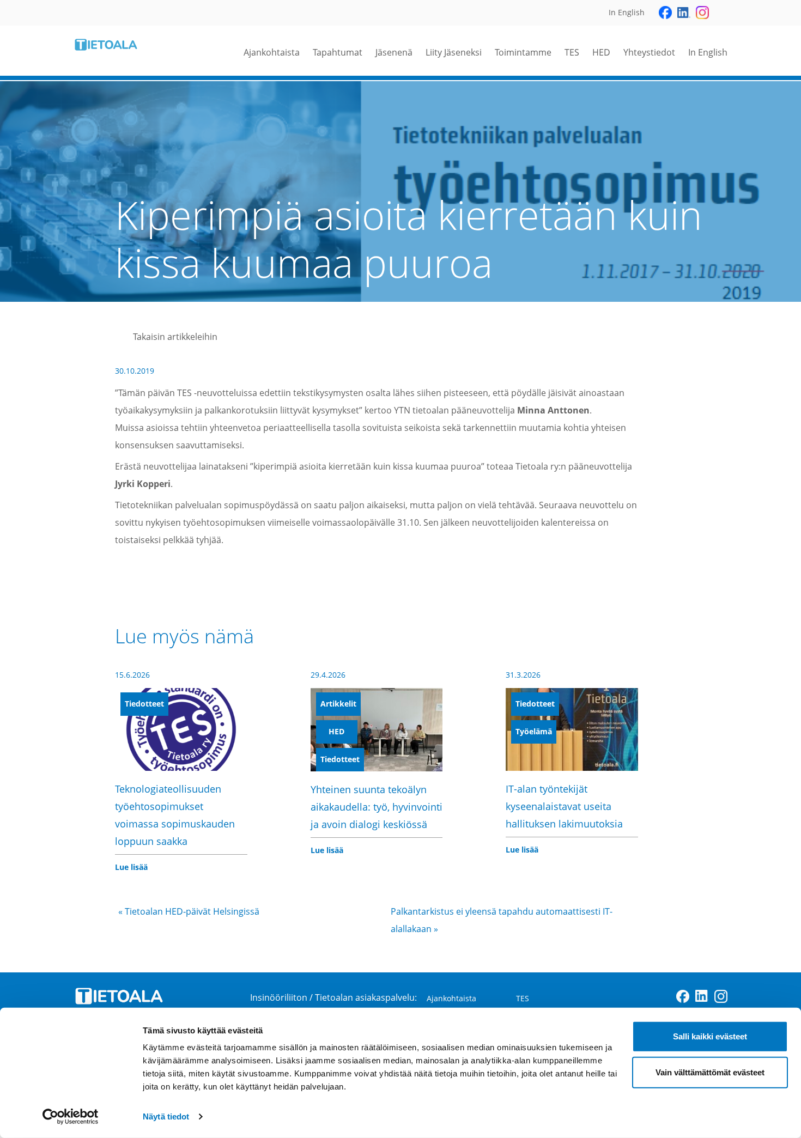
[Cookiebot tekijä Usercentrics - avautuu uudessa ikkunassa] (70, 1117)
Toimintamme (523, 52)
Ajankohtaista (272, 52)
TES (572, 52)
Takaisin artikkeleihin (175, 337)
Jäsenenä (393, 52)
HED (601, 52)
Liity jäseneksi (454, 52)
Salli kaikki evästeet (710, 1036)
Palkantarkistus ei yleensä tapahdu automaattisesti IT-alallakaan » (501, 920)
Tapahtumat (337, 52)
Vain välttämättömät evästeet (710, 1071)
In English (707, 52)
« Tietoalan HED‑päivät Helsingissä (188, 911)
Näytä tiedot (166, 1116)
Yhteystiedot (649, 52)
